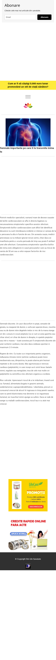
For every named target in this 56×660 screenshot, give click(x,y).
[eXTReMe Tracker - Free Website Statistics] (28, 566)
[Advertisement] (28, 51)
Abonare (44, 17)
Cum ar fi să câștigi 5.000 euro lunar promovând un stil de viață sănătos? (28, 85)
